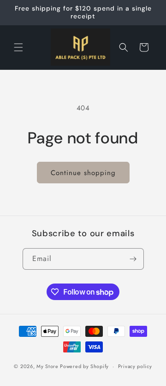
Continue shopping (83, 173)
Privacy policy (135, 366)
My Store (47, 366)
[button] (18, 47)
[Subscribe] (133, 259)
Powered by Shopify (84, 366)
